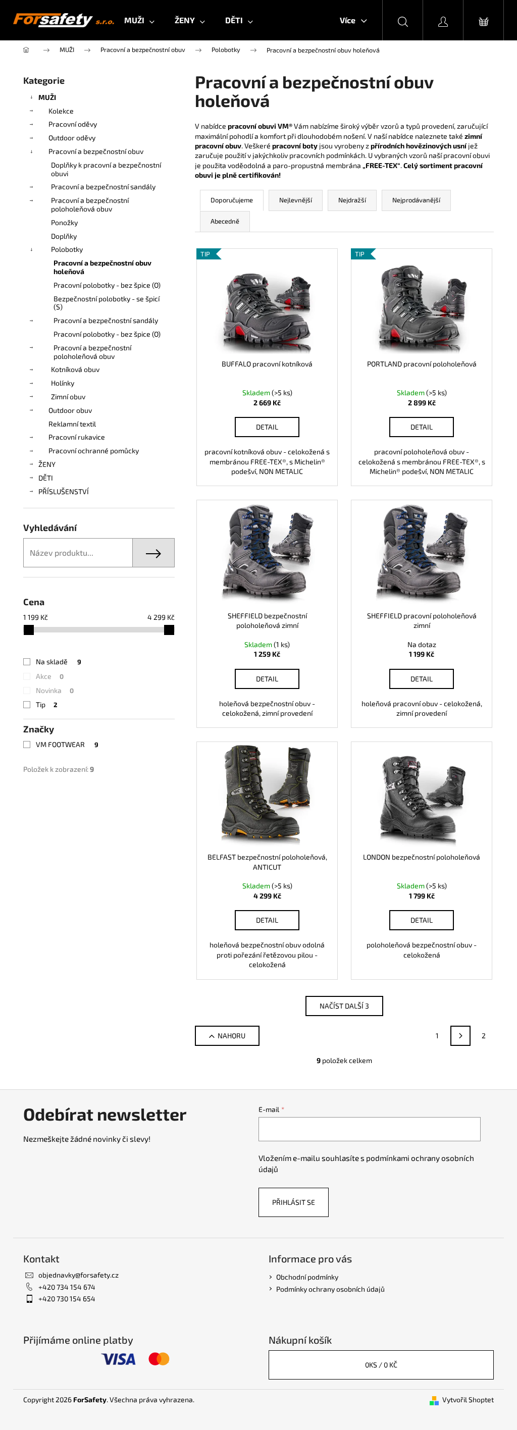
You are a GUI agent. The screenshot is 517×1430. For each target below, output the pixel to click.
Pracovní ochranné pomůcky (93, 450)
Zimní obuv (68, 396)
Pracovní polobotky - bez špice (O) (107, 285)
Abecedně (225, 221)
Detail (267, 426)
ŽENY (47, 464)
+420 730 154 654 (66, 1298)
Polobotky (67, 249)
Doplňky (64, 236)
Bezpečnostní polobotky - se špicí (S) (107, 302)
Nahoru (231, 1035)
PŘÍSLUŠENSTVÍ (63, 491)
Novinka (55, 690)
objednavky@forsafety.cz (78, 1274)
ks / (381, 1364)
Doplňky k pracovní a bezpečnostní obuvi (106, 169)
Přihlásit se (293, 1202)
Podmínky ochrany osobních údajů (330, 1289)
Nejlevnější (295, 200)
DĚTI (45, 477)
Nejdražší (352, 200)
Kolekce (61, 111)
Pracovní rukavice (76, 437)
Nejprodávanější (416, 200)
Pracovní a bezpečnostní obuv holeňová (102, 267)
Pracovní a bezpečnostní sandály (103, 186)
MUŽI (47, 97)
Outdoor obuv (70, 410)
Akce (50, 676)
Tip (47, 704)
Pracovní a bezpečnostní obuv (95, 151)
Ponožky (64, 222)
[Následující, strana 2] (460, 1036)
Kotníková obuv (75, 369)
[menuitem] (139, 20)
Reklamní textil (72, 423)
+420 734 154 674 (66, 1287)
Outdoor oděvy (71, 137)
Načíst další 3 (344, 1005)
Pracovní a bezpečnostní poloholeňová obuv (90, 204)
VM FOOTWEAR (67, 744)
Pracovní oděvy (72, 124)
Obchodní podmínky (307, 1277)
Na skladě (58, 661)
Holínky (62, 383)
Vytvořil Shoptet (468, 1399)
